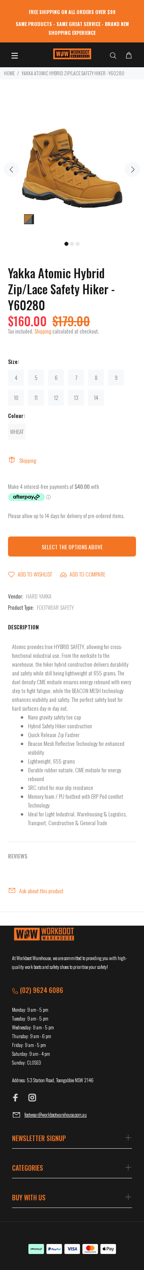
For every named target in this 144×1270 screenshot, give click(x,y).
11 (36, 397)
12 (56, 397)
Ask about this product (41, 890)
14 (96, 397)
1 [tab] (66, 244)
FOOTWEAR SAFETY (55, 607)
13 (76, 397)
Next (132, 169)
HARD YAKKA (39, 596)
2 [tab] (72, 244)
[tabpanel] (72, 164)
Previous (11, 169)
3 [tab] (78, 244)
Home (9, 73)
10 (16, 397)
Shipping (42, 331)
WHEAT (17, 431)
